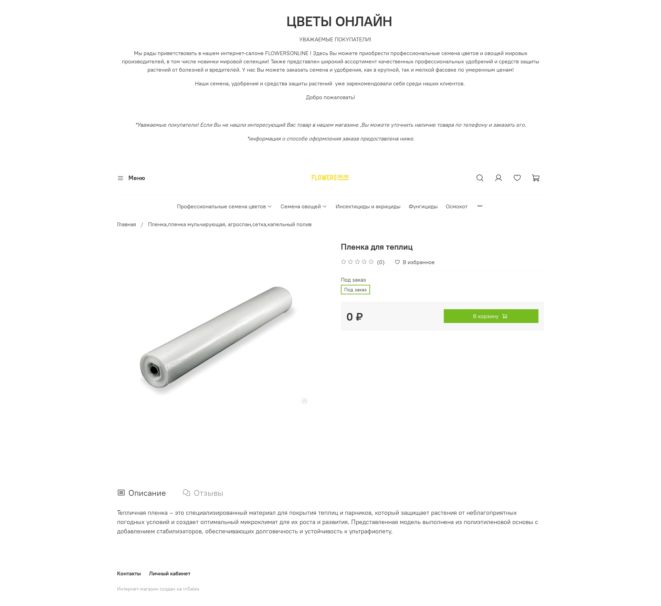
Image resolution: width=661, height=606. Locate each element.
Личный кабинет (169, 573)
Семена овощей (301, 206)
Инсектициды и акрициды (368, 206)
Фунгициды (423, 206)
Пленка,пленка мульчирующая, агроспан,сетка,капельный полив (230, 224)
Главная (126, 224)
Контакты (129, 573)
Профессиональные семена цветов (221, 206)
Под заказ (353, 279)
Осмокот (457, 206)
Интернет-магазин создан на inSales (158, 589)
